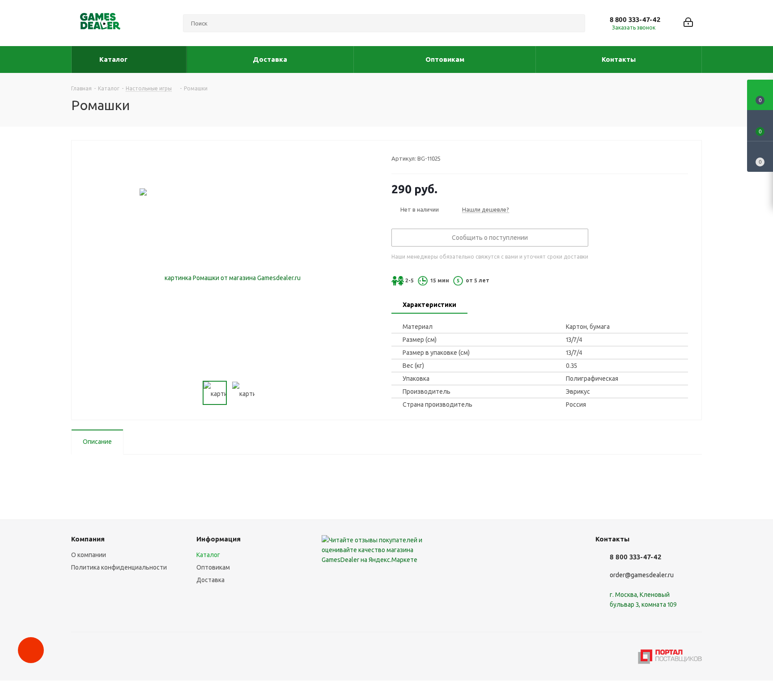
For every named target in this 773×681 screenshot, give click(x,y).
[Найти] (574, 23)
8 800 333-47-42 (635, 19)
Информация (218, 539)
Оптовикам (213, 567)
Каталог (208, 554)
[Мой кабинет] (688, 23)
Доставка (210, 579)
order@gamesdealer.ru (642, 575)
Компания (88, 539)
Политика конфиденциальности (119, 567)
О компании (88, 554)
